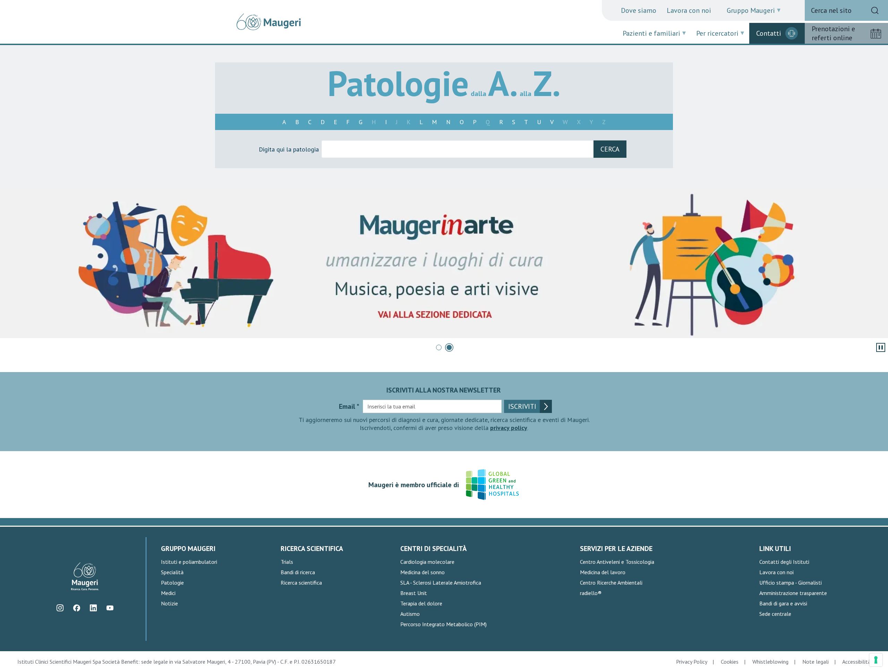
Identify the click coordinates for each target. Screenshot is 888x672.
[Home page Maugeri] (269, 22)
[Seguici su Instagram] (60, 608)
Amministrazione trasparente (793, 592)
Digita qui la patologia (289, 149)
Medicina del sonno (422, 572)
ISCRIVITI (522, 406)
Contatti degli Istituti (784, 561)
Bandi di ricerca (298, 572)
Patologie (172, 582)
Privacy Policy (691, 661)
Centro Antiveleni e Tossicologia (617, 561)
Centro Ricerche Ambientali (611, 582)
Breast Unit (413, 592)
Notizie (169, 603)
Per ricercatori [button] (717, 33)
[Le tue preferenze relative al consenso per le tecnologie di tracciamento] (875, 659)
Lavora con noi (689, 10)
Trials (287, 561)
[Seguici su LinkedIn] (93, 608)
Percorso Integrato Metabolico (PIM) (443, 624)
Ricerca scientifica (301, 582)
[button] (439, 347)
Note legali (815, 661)
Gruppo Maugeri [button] (751, 10)
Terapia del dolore (421, 603)
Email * (349, 406)
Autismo (410, 613)
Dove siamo (638, 10)
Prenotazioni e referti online (833, 33)
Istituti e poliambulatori (189, 561)
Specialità (172, 572)
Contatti (768, 33)
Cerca (610, 149)
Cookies (729, 661)
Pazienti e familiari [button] (651, 33)
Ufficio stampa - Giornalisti (790, 582)
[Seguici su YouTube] (110, 608)
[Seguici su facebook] (77, 608)
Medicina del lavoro (602, 572)
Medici (168, 592)
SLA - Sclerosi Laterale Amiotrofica (440, 582)
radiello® (590, 592)
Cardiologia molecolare (427, 561)
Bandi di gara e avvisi (783, 603)
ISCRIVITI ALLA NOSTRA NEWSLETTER (443, 390)
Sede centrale (775, 613)
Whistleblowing (770, 661)
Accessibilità (856, 661)
